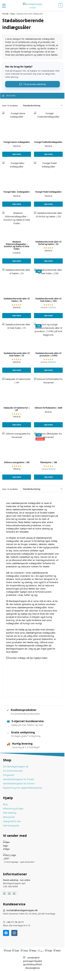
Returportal (9, 817)
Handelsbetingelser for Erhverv (19, 783)
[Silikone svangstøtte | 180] (16, 446)
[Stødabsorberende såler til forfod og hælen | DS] (48, 225)
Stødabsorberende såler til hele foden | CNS (48, 300)
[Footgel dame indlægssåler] (16, 126)
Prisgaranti (8, 775)
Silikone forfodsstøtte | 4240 (48, 408)
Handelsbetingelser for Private (18, 779)
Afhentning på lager (13, 808)
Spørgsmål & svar (12, 821)
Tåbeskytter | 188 (48, 462)
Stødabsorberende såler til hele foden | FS (17, 354)
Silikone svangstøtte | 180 (16, 462)
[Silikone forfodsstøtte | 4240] (48, 391)
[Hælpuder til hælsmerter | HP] (16, 391)
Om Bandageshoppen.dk (15, 766)
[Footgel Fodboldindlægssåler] (48, 126)
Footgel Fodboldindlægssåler (48, 142)
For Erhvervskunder (13, 770)
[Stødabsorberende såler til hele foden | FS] (16, 337)
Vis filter (10, 96)
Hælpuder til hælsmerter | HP (17, 409)
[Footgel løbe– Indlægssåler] (16, 175)
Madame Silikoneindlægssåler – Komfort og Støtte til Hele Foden (16, 245)
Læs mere (16, 154)
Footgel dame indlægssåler (16, 142)
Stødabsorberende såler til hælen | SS (17, 300)
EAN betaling (9, 812)
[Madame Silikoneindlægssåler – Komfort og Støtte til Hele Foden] (16, 225)
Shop (12, 13)
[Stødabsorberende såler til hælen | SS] (16, 282)
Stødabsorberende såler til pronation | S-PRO (48, 354)
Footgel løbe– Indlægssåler (16, 192)
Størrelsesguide (11, 825)
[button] (60, 5)
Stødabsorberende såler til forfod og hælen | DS (48, 243)
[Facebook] (6, 933)
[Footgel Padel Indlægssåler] (48, 175)
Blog (5, 804)
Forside (5, 13)
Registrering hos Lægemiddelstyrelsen (22, 787)
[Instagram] (14, 933)
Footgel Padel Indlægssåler (48, 192)
